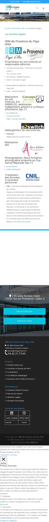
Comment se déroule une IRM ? (19, 368)
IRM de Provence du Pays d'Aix (31, 437)
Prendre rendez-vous (15, 365)
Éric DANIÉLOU (32, 442)
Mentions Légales (14, 397)
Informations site (18, 28)
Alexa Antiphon (12, 166)
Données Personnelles (16, 401)
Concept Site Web (13, 116)
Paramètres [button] (5, 455)
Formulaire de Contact (22, 222)
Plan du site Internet (15, 394)
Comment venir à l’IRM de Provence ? (21, 379)
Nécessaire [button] (4, 504)
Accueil (7, 28)
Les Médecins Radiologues (17, 375)
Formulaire (16, 80)
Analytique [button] (4, 493)
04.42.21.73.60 (14, 2)
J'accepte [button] (13, 455)
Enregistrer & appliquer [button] (8, 520)
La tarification (13, 372)
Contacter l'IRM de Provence (18, 390)
